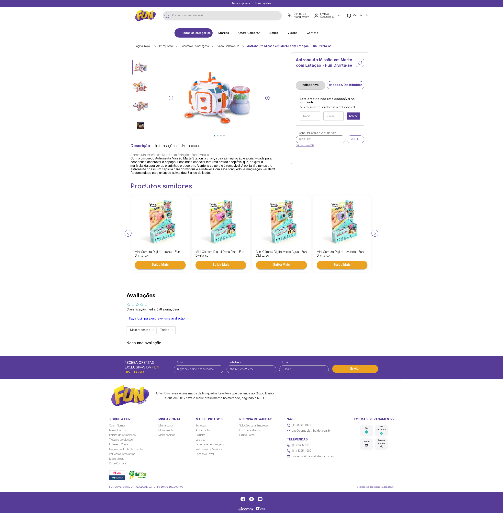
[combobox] (222, 15)
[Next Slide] (375, 233)
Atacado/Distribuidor (345, 85)
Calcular (355, 139)
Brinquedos (166, 46)
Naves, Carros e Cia (228, 46)
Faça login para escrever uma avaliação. (157, 318)
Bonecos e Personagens (195, 46)
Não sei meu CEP (305, 145)
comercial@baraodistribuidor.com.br (315, 456)
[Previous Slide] (128, 233)
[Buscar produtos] (166, 15)
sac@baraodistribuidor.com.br (311, 431)
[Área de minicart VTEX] (357, 16)
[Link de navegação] (145, 16)
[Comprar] (160, 265)
